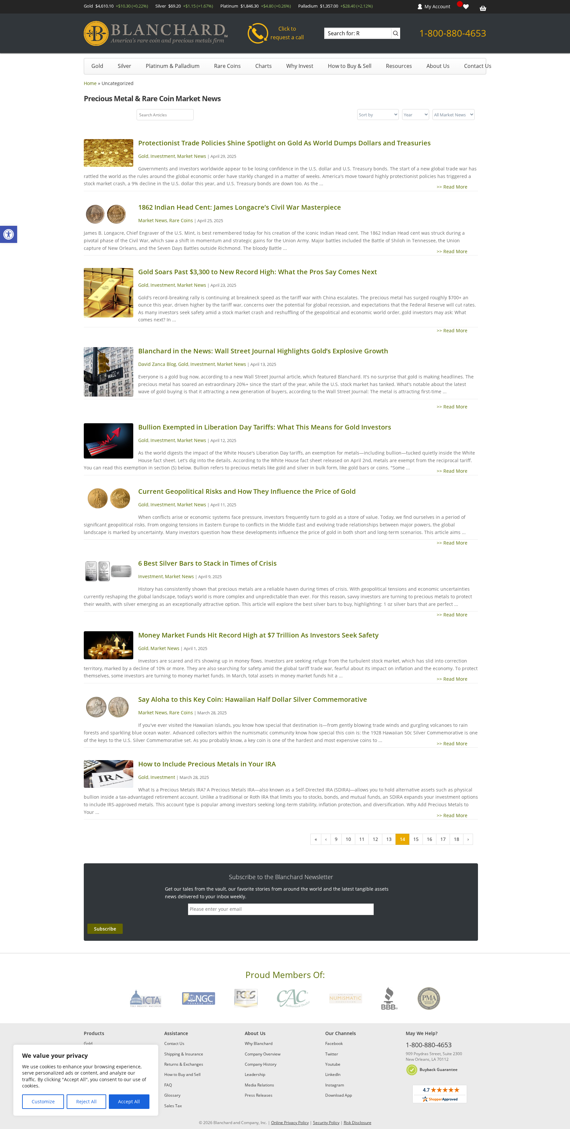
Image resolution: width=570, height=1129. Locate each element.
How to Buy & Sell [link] (349, 66)
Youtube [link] (332, 1064)
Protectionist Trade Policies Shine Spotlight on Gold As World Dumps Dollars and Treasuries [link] (284, 142)
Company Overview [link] (262, 1054)
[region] (85, 1080)
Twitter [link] (331, 1054)
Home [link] (90, 83)
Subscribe (105, 929)
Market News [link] (191, 156)
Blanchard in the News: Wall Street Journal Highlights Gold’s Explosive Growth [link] (263, 350)
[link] (8, 234)
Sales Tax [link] (173, 1106)
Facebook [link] (334, 1043)
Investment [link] (162, 156)
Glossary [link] (172, 1095)
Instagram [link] (334, 1085)
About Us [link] (438, 66)
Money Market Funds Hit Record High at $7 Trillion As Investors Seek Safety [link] (258, 635)
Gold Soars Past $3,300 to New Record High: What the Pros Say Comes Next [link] (257, 271)
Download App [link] (338, 1095)
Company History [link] (260, 1064)
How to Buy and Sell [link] (182, 1074)
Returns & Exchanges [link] (183, 1064)
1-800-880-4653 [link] (452, 33)
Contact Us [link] (477, 66)
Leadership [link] (255, 1074)
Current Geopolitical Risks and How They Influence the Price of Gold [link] (247, 491)
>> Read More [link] (457, 187)
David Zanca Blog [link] (157, 364)
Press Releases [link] (258, 1095)
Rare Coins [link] (227, 66)
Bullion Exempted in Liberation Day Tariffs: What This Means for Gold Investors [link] (264, 427)
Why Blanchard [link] (258, 1043)
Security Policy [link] (326, 1122)
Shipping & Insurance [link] (183, 1054)
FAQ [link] (168, 1085)
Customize (43, 1101)
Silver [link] (124, 66)
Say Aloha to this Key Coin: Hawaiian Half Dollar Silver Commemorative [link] (252, 699)
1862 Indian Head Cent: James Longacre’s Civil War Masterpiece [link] (239, 207)
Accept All (129, 1101)
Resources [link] (399, 66)
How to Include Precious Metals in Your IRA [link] (207, 763)
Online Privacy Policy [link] (290, 1122)
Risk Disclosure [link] (357, 1122)
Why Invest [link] (299, 66)
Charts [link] (263, 66)
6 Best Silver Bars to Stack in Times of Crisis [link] (207, 563)
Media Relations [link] (259, 1085)
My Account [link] (437, 6)
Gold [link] (97, 66)
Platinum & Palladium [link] (173, 66)
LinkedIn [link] (332, 1074)
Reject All (86, 1101)
